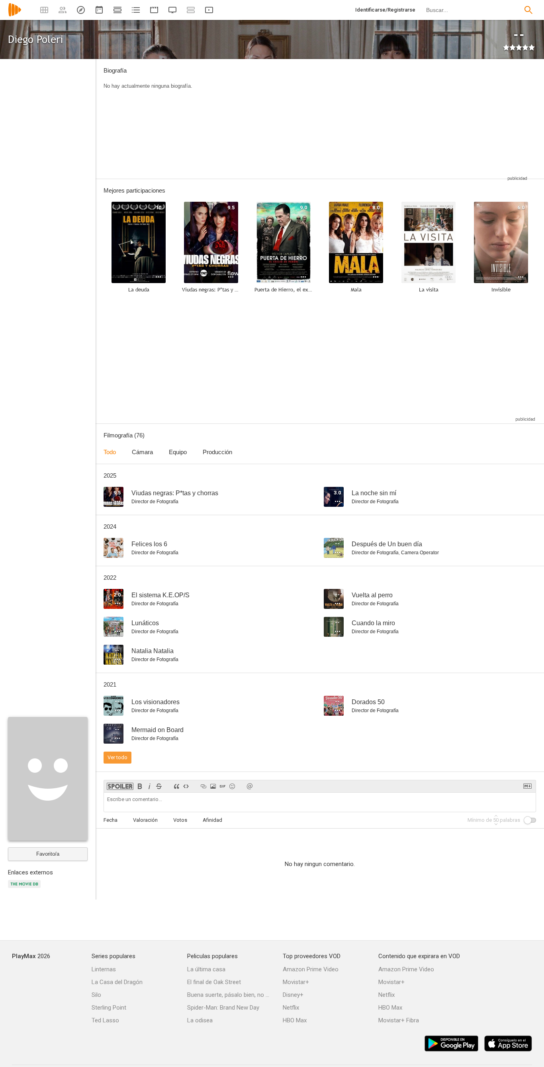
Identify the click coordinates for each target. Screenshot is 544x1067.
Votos (180, 820)
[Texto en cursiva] (149, 786)
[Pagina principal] (15, 15)
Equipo (178, 452)
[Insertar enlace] (203, 786)
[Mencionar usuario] (249, 786)
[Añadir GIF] (222, 786)
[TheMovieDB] (25, 889)
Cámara (142, 452)
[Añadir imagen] (213, 786)
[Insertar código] (186, 786)
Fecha (110, 820)
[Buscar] (528, 10)
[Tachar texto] (159, 786)
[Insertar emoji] (232, 786)
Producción (217, 452)
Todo (110, 452)
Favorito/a (47, 854)
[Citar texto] (176, 786)
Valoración (145, 820)
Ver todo (117, 757)
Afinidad (212, 820)
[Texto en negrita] (140, 786)
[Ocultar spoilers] (120, 786)
